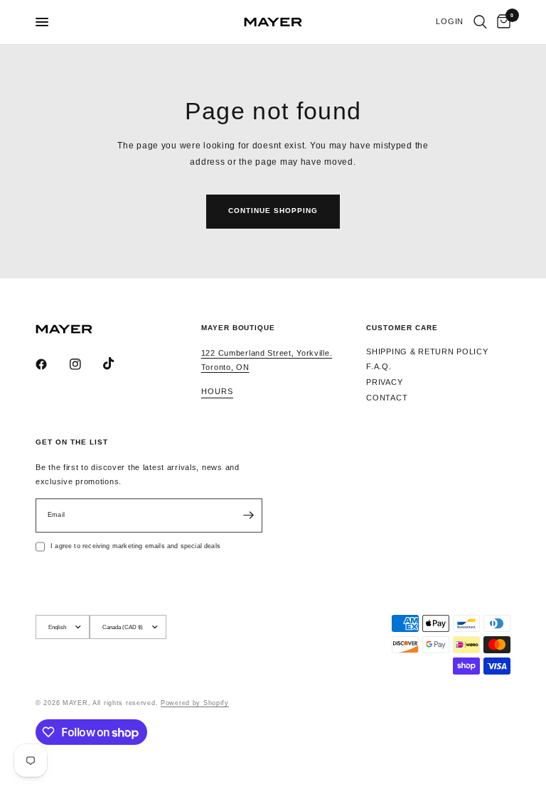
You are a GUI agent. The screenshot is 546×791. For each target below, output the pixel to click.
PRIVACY (384, 382)
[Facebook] (51, 364)
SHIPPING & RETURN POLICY (427, 351)
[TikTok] (118, 363)
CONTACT (386, 397)
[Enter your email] (248, 515)
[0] (501, 22)
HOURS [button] (217, 392)
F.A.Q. (378, 366)
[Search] (480, 22)
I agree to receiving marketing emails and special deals (135, 546)
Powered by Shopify (195, 703)
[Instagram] (85, 364)
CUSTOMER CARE (402, 328)
